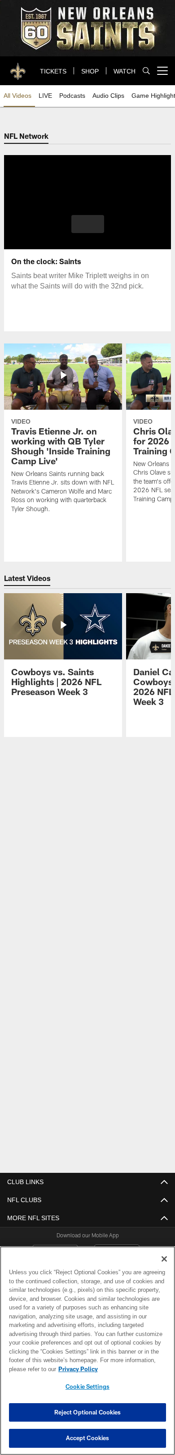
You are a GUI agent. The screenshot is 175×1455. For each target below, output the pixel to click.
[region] (87, 1350)
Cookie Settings (87, 1386)
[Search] (146, 71)
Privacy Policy (76, 1369)
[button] (87, 224)
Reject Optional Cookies (87, 1412)
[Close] (164, 1259)
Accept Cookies (87, 1437)
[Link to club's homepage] (18, 67)
